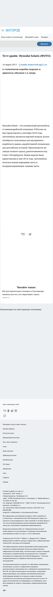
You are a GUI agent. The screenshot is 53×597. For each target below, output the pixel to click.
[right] (50, 37)
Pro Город (6, 464)
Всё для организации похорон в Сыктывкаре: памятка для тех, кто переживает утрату (23, 294)
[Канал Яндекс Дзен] (16, 410)
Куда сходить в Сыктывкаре (12, 37)
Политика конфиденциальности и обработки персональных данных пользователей (25, 558)
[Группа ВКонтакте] (5, 410)
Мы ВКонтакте (8, 460)
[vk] (23, 234)
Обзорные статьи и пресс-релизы (14, 424)
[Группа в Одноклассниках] (8, 410)
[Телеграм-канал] (12, 410)
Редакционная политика (11, 437)
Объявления (7, 469)
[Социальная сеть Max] (5, 415)
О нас (5, 446)
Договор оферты (8, 429)
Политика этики (8, 433)
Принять (44, 44)
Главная (5, 482)
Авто (4, 473)
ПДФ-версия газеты (9, 455)
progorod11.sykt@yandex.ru (12, 512)
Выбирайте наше (32, 37)
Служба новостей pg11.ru (33, 64)
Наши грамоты (8, 451)
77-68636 (23, 538)
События (6, 477)
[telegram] (30, 234)
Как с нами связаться (10, 442)
